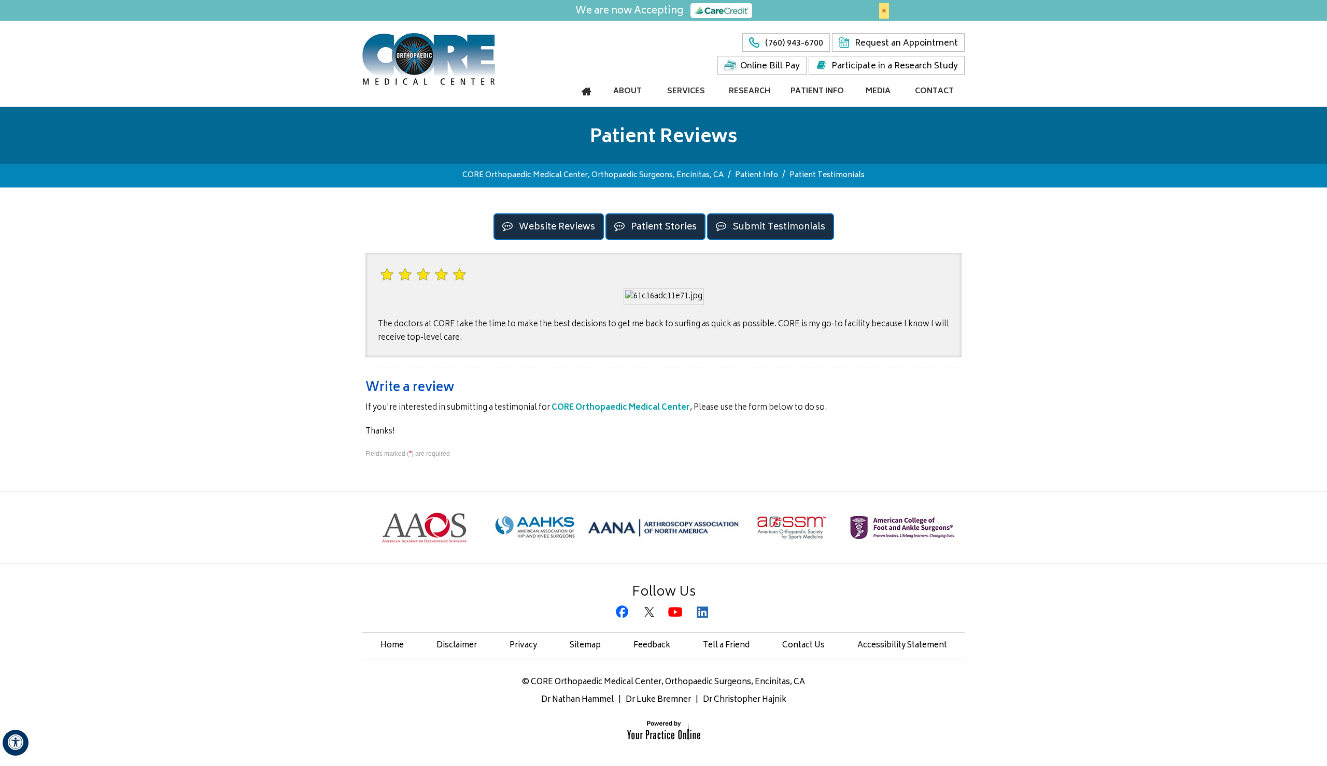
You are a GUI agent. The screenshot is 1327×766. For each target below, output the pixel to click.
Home (392, 646)
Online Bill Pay (770, 66)
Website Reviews (557, 227)
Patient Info (756, 175)
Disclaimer (456, 646)
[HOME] (587, 92)
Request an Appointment (906, 43)
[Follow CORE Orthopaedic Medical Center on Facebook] (624, 613)
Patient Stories (664, 227)
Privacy (523, 646)
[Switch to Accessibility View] (16, 743)
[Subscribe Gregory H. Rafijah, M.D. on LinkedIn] (703, 613)
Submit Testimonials (778, 227)
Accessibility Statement (902, 646)
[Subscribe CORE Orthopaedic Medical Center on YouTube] (677, 613)
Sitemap (585, 646)
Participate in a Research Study (894, 66)
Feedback (651, 646)
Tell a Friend (726, 646)
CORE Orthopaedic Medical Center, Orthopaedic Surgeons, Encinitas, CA (593, 175)
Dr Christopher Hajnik (744, 700)
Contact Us (803, 646)
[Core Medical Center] (428, 58)
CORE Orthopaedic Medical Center (621, 408)
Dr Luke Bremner (658, 700)
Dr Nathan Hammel (577, 700)
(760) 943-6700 (794, 43)
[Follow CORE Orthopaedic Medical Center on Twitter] (650, 613)
